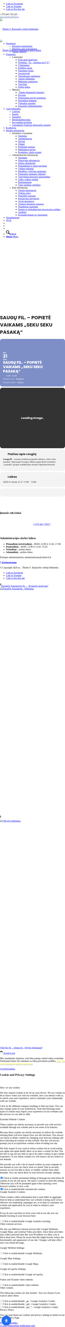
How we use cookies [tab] (10, 1087)
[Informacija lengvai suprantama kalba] (7, 223)
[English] (2, 17)
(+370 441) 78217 (41, 524)
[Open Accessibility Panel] (6, 1320)
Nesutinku (10, 1069)
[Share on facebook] (32, 492)
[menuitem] (35, 47)
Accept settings (7, 1325)
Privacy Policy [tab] (7, 1310)
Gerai (2, 1069)
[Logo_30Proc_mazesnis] (19, 29)
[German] (7, 17)
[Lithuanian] (12, 17)
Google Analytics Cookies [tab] (12, 1192)
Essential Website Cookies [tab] (12, 1119)
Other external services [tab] (11, 1224)
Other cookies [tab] (6, 1287)
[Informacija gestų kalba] (7, 225)
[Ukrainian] (16, 17)
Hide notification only (25, 1325)
